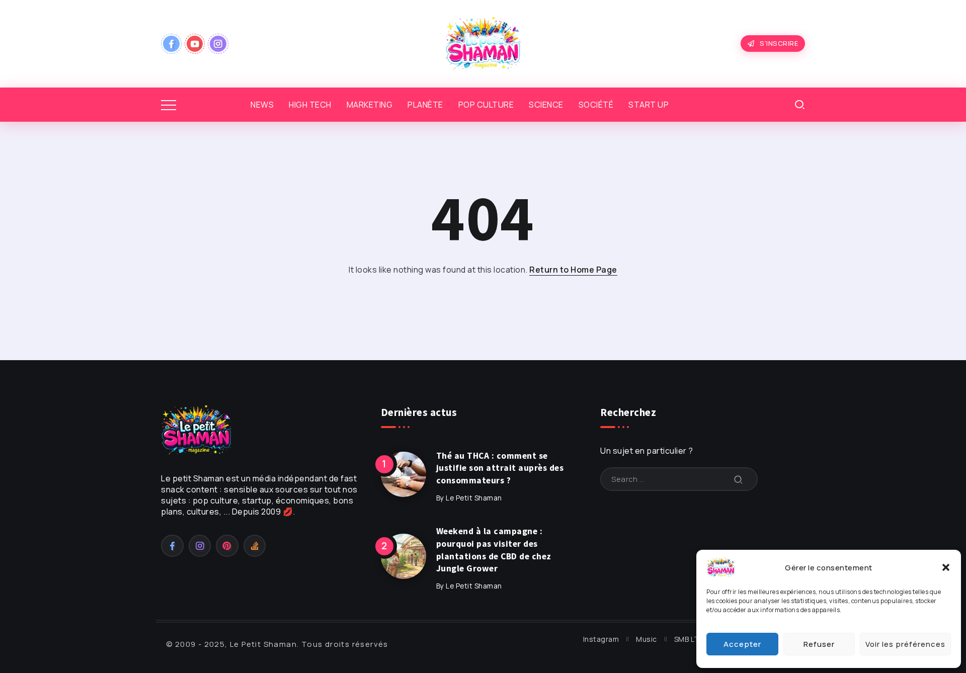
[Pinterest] (227, 546)
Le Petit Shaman (474, 497)
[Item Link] (403, 474)
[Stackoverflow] (255, 546)
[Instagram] (218, 43)
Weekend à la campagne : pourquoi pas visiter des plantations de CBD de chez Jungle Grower (493, 550)
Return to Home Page (573, 269)
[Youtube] (195, 43)
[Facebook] (171, 43)
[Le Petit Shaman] (483, 42)
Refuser (819, 644)
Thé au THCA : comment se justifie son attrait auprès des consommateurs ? (500, 468)
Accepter (742, 644)
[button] (946, 567)
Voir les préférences (905, 644)
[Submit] (738, 479)
